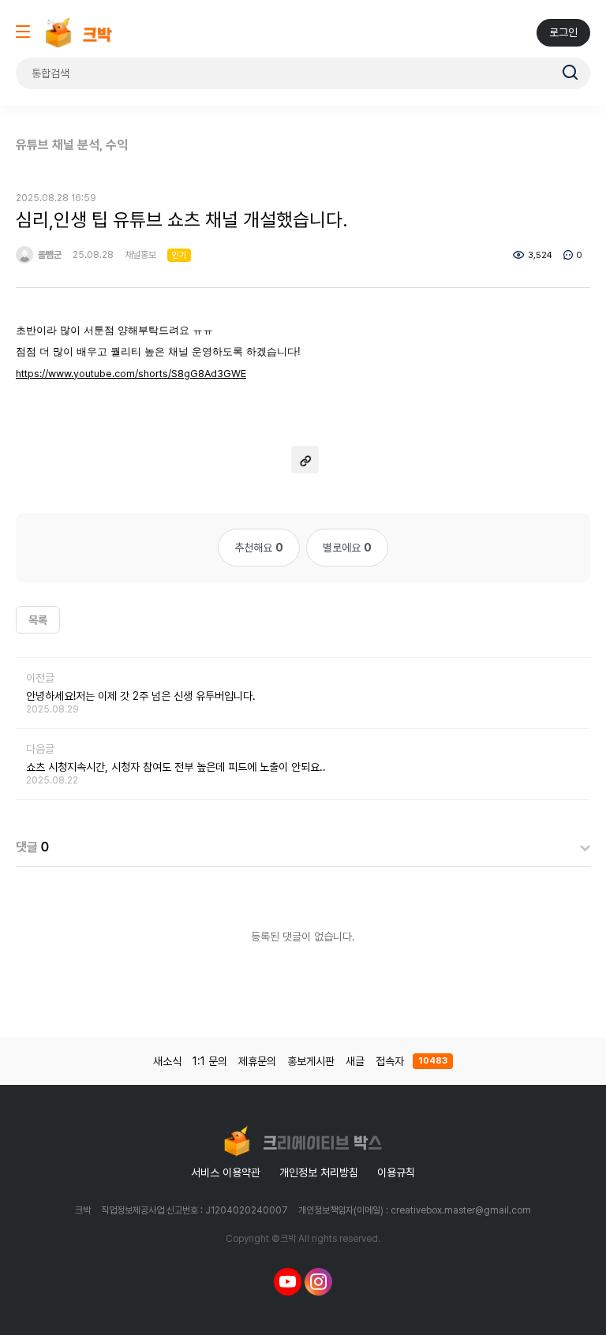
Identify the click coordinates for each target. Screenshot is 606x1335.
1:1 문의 (210, 1061)
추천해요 (258, 547)
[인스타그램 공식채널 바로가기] (318, 1280)
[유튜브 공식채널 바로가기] (287, 1280)
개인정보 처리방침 (318, 1172)
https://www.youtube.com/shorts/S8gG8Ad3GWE (131, 374)
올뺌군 (49, 254)
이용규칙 (396, 1172)
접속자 (411, 1061)
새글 (355, 1061)
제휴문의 (257, 1061)
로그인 (563, 32)
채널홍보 (140, 254)
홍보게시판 (311, 1061)
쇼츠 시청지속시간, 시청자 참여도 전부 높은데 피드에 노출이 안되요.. (176, 767)
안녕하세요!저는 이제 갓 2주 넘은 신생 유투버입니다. (141, 696)
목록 (37, 620)
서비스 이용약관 (225, 1172)
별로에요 (347, 547)
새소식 (167, 1061)
